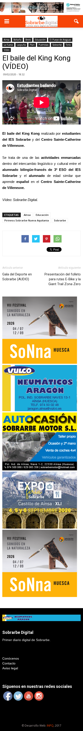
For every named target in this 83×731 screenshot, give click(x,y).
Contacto (8, 663)
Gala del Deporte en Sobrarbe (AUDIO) (17, 276)
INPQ (50, 726)
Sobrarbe (57, 44)
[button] (76, 21)
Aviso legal (10, 668)
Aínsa (27, 215)
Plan (32, 44)
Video (6, 49)
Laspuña (21, 44)
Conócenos (10, 658)
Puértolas (43, 44)
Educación (40, 39)
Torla (68, 44)
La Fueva (8, 44)
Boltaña (17, 39)
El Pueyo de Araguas (60, 39)
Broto (28, 39)
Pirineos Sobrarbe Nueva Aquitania (26, 220)
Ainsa (6, 39)
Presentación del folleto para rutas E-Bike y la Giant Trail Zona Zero (62, 279)
